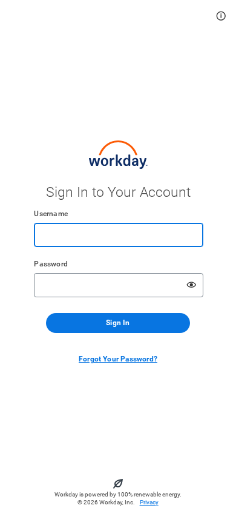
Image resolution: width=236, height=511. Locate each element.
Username (51, 213)
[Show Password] (191, 285)
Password (51, 264)
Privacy (149, 502)
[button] (221, 16)
